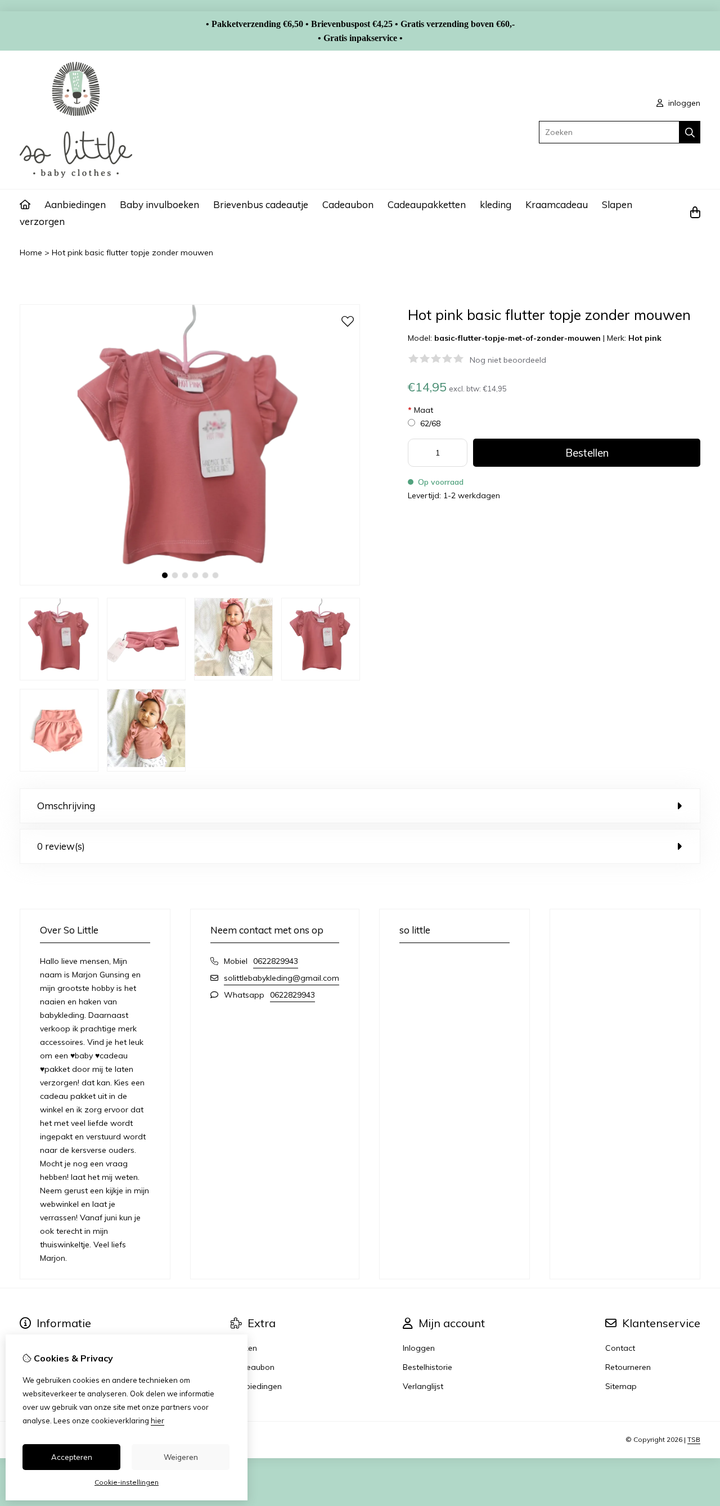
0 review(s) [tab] (61, 846)
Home (31, 252)
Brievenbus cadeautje (260, 204)
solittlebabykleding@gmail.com (281, 978)
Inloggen (419, 1348)
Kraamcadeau (556, 204)
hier (157, 1420)
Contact (620, 1348)
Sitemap (621, 1386)
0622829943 (275, 961)
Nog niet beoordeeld (508, 360)
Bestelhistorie (427, 1367)
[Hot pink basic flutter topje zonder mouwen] (190, 583)
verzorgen (42, 221)
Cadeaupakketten (427, 204)
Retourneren (628, 1367)
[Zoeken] (690, 132)
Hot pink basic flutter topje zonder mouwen (132, 252)
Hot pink (645, 338)
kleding (495, 204)
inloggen (683, 103)
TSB (693, 1439)
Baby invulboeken (159, 204)
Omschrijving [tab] (66, 805)
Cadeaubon (348, 204)
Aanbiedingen (75, 204)
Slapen (617, 204)
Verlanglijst (423, 1386)
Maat (420, 410)
